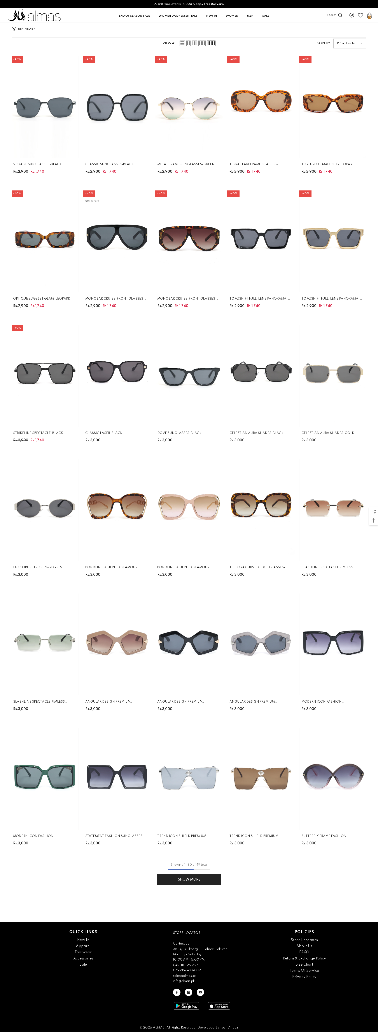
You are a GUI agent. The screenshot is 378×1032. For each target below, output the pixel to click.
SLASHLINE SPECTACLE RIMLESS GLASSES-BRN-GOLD (327, 568)
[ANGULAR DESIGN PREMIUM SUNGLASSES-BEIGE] (117, 644)
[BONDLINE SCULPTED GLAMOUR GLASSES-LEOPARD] (117, 510)
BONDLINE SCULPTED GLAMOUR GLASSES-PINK (183, 568)
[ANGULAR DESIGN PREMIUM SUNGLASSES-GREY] (261, 644)
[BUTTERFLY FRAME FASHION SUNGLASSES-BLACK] (333, 779)
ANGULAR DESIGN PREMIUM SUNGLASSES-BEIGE (108, 702)
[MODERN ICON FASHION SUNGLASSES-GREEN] (45, 779)
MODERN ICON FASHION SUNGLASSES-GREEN (33, 837)
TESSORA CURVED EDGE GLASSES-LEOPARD (257, 568)
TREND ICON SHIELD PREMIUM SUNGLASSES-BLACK (181, 837)
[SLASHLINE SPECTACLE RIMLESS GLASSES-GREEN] (45, 644)
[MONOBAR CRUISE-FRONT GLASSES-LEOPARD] (189, 241)
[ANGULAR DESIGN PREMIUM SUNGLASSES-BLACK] (189, 644)
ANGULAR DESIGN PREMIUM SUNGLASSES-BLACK (180, 702)
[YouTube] (200, 992)
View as (169, 43)
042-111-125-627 (185, 965)
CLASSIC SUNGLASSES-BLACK (109, 164)
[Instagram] (188, 992)
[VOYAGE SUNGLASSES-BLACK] (45, 107)
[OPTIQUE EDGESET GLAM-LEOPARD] (45, 241)
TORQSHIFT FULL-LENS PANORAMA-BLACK (258, 299)
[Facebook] (176, 992)
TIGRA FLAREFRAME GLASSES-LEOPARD (253, 165)
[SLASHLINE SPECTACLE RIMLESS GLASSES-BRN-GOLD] (333, 510)
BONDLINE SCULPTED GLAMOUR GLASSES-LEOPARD (111, 568)
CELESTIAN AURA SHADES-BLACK (256, 433)
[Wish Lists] (360, 15)
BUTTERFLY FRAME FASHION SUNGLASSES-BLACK (323, 837)
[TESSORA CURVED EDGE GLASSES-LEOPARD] (261, 510)
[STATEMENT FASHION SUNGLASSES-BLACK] (117, 779)
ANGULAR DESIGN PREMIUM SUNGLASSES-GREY (252, 702)
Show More (189, 879)
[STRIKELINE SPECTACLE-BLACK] (45, 376)
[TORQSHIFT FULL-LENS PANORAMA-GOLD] (333, 241)
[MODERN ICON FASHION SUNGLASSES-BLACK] (333, 644)
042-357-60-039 (187, 970)
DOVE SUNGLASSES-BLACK (179, 433)
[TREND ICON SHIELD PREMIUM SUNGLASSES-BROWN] (261, 779)
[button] (182, 43)
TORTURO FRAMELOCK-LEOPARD (328, 164)
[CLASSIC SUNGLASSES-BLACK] (117, 107)
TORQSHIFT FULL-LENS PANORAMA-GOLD (330, 299)
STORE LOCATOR (186, 932)
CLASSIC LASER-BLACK (103, 433)
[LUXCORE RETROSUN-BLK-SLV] (45, 510)
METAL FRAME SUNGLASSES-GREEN (186, 164)
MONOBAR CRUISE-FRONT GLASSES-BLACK (115, 299)
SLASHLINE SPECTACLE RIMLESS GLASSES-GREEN (39, 702)
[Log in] (352, 15)
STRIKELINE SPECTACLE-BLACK (38, 433)
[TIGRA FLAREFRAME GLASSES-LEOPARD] (261, 107)
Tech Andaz (229, 1027)
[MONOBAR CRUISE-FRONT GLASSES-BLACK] (117, 241)
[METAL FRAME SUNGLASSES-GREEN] (189, 107)
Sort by (323, 43)
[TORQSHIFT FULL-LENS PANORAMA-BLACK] (261, 241)
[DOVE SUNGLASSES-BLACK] (189, 376)
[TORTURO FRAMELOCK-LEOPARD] (333, 107)
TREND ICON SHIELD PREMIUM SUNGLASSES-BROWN (253, 837)
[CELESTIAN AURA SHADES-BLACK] (261, 376)
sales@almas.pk (184, 975)
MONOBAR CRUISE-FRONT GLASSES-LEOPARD (187, 299)
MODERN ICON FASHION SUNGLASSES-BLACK (321, 702)
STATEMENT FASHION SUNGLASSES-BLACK (114, 837)
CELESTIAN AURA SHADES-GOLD (327, 433)
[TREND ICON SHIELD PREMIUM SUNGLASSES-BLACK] (189, 779)
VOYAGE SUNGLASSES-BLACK (37, 164)
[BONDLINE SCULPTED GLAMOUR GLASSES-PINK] (189, 510)
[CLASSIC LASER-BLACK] (117, 376)
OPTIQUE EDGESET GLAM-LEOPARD (41, 298)
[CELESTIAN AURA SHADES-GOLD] (333, 376)
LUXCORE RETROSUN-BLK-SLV (37, 567)
